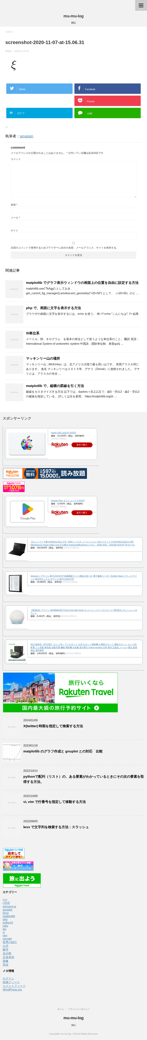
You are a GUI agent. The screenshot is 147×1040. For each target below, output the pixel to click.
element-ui (9, 906)
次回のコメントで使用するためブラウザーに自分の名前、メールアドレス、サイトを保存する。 (65, 247)
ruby (5, 925)
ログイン (8, 978)
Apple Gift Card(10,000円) (63, 433)
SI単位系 (32, 333)
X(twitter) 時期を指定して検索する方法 (53, 726)
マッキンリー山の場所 (43, 358)
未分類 (7, 953)
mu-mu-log (73, 16)
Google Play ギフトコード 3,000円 (68, 500)
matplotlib (9, 916)
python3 (8, 922)
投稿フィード (11, 982)
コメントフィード (14, 986)
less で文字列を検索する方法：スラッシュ (56, 827)
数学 (5, 949)
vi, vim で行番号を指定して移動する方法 (54, 802)
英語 (5, 964)
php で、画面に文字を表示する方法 (53, 308)
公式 (5, 945)
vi (4, 932)
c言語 (6, 902)
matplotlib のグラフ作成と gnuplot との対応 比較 (63, 751)
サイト (14, 230)
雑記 (73, 1025)
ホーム (60, 1009)
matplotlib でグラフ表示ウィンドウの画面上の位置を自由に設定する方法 (82, 283)
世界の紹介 (10, 942)
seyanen (26, 136)
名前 (14, 204)
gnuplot (7, 909)
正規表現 (8, 957)
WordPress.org (12, 989)
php (5, 919)
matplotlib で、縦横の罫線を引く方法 (55, 386)
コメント (16, 159)
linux (6, 912)
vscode (7, 938)
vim (5, 935)
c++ (5, 899)
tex (4, 929)
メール (15, 217)
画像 (5, 960)
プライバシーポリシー (79, 1009)
